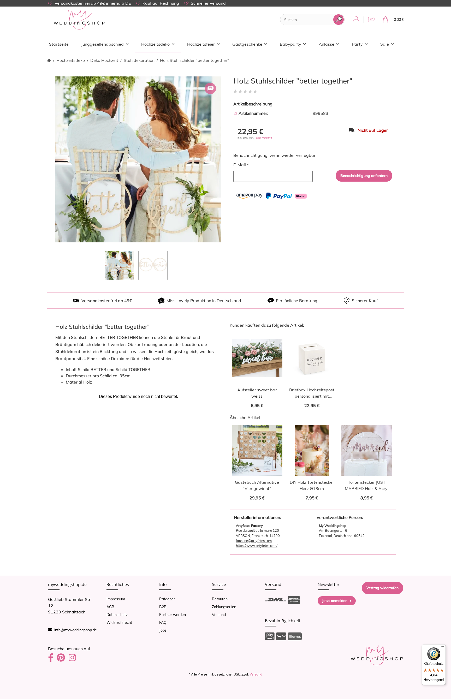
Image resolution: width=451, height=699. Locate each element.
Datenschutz (117, 614)
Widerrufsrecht (119, 622)
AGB (110, 607)
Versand (219, 614)
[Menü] (443, 647)
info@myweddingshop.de (75, 630)
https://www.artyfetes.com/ (256, 545)
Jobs (163, 630)
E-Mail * (241, 164)
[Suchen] (338, 19)
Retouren (220, 599)
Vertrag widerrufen (382, 588)
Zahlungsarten (224, 607)
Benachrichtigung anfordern (364, 175)
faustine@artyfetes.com (254, 541)
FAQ (163, 622)
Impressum (115, 599)
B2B (163, 607)
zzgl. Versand (264, 137)
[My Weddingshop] (79, 19)
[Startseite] (49, 60)
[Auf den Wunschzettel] (210, 88)
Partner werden (172, 614)
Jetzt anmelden (334, 600)
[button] (356, 19)
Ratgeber (167, 599)
